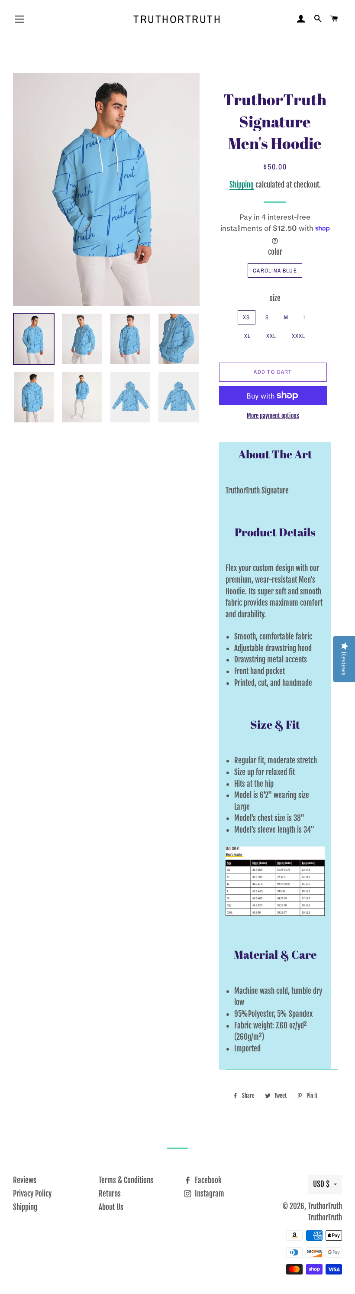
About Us (111, 1207)
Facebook (207, 1180)
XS (246, 317)
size (275, 298)
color (275, 251)
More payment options (273, 415)
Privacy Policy (32, 1193)
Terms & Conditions (126, 1180)
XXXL (299, 336)
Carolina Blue (275, 270)
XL (247, 336)
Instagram (208, 1193)
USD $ (321, 1184)
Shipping (241, 184)
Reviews (24, 1180)
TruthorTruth (177, 19)
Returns (110, 1193)
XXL (271, 336)
